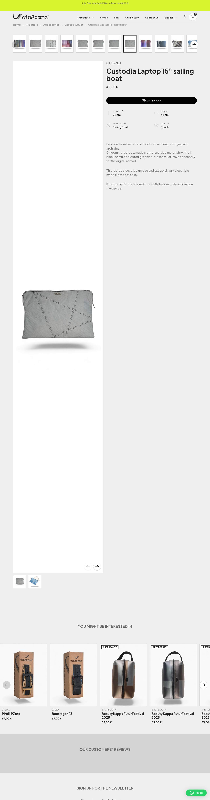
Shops (104, 17)
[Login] (185, 17)
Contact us (151, 17)
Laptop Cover (74, 24)
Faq (116, 17)
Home (17, 24)
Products (84, 17)
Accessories (51, 24)
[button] (97, 567)
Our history (132, 17)
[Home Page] (31, 16)
